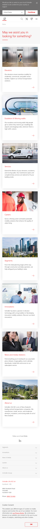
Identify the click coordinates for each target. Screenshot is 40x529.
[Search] (22, 19)
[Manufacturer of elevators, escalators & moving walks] (4, 19)
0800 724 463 (11, 496)
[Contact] (31, 19)
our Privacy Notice (18, 513)
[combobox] (13, 12)
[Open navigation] (36, 19)
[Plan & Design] (26, 19)
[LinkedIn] (20, 440)
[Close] (36, 3)
